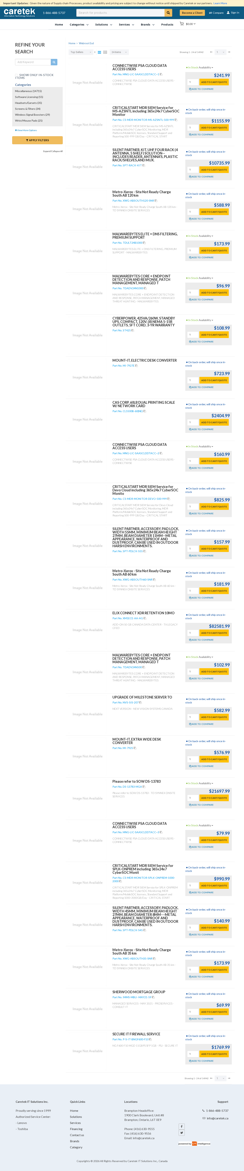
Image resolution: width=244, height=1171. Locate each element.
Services (75, 1123)
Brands (74, 1141)
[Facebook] (182, 1127)
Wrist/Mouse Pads (29, 120)
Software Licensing (29, 97)
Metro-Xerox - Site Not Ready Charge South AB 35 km (141, 951)
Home (74, 1110)
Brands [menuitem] (145, 24)
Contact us (77, 1135)
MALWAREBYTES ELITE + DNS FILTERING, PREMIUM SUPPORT (145, 235)
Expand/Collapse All (53, 151)
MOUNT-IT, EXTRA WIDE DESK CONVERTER (136, 741)
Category (76, 1147)
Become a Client (192, 12)
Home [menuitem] (59, 24)
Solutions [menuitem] (101, 24)
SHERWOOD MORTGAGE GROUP (138, 992)
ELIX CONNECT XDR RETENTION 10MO (143, 613)
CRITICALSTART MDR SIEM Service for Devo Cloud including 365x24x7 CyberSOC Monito (145, 490)
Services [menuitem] (124, 24)
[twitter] (182, 1133)
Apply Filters (38, 140)
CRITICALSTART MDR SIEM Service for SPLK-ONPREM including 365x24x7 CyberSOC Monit (142, 869)
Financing (76, 1129)
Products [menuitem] (167, 24)
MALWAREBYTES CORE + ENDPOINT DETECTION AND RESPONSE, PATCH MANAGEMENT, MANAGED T (141, 279)
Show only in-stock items (34, 76)
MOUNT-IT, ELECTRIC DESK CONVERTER (144, 360)
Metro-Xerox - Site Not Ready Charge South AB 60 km (141, 572)
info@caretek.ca (217, 1118)
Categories (23, 85)
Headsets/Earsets (28, 102)
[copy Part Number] (161, 74)
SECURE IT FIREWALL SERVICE (136, 1034)
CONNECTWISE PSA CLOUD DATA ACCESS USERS (139, 67)
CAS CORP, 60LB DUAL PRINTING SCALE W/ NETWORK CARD (143, 404)
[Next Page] (229, 52)
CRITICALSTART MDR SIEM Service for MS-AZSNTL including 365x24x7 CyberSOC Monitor (145, 111)
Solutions (76, 1116)
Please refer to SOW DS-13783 (136, 781)
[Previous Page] (211, 52)
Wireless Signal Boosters (32, 114)
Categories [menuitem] (77, 24)
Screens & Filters (27, 108)
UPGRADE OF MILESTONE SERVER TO (142, 697)
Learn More (220, 3)
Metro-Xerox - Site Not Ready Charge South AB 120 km (141, 193)
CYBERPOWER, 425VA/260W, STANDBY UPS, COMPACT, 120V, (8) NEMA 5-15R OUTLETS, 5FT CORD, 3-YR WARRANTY (143, 321)
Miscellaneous (28, 91)
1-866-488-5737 (54, 12)
